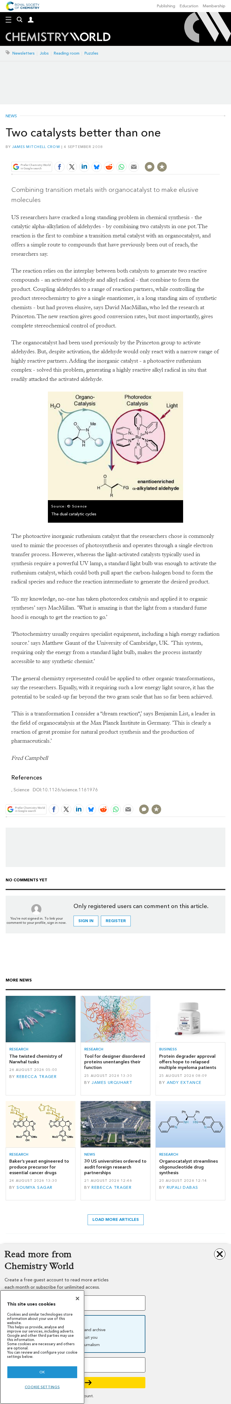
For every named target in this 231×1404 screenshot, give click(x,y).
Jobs (44, 53)
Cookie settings (42, 1387)
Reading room (66, 53)
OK (42, 1372)
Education (189, 6)
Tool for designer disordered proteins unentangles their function (114, 1061)
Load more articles (115, 1219)
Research (18, 1049)
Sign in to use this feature (192, 153)
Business (168, 1049)
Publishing (166, 6)
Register (116, 920)
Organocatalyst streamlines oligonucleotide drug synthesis (188, 1166)
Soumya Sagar (34, 1187)
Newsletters (23, 53)
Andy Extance (184, 1082)
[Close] (77, 1298)
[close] (219, 153)
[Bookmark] (162, 167)
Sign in (86, 920)
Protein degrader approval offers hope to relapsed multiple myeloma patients (187, 1061)
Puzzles (91, 53)
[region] (42, 1347)
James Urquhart (112, 1082)
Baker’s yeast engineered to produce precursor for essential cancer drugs (39, 1166)
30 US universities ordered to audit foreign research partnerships (115, 1166)
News (11, 116)
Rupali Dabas (182, 1187)
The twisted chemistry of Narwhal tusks (36, 1058)
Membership (214, 6)
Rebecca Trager (37, 1076)
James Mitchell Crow (36, 147)
